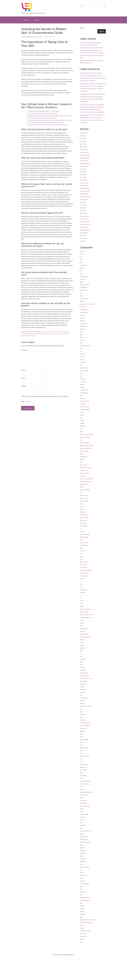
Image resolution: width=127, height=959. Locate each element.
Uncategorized (31, 331)
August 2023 (84, 233)
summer (82, 848)
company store (84, 401)
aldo (81, 273)
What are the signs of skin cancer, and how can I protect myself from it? (50, 116)
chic (81, 376)
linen (81, 656)
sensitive (46, 333)
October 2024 (84, 194)
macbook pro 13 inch (86, 678)
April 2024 (83, 211)
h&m (81, 554)
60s (81, 257)
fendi (81, 504)
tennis (82, 864)
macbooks (83, 684)
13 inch (82, 251)
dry (61, 331)
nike (81, 717)
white (81, 917)
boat (81, 334)
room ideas (83, 775)
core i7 (82, 415)
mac (81, 665)
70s (81, 260)
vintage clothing (85, 898)
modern (82, 701)
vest (81, 895)
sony (81, 828)
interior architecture (86, 609)
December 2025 (85, 155)
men (81, 695)
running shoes (84, 784)
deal (81, 432)
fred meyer (83, 523)
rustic (81, 787)
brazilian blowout (85, 346)
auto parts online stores (87, 304)
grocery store (84, 543)
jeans (81, 626)
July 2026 (83, 136)
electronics (83, 476)
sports (82, 834)
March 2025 (83, 180)
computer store (84, 407)
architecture (83, 287)
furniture (82, 531)
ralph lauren (83, 767)
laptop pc (83, 648)
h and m (82, 551)
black (81, 332)
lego (81, 651)
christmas (83, 379)
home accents (84, 562)
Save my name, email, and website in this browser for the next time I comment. (45, 396)
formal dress (83, 515)
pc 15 (81, 745)
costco (82, 420)
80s (81, 262)
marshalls (83, 689)
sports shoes (84, 836)
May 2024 (83, 208)
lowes (82, 662)
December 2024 (85, 188)
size (81, 823)
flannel (82, 509)
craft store (83, 426)
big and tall (83, 323)
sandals (82, 789)
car (81, 365)
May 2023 (83, 241)
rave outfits (83, 770)
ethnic (82, 487)
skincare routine (25, 335)
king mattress (84, 634)
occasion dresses (85, 723)
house (82, 579)
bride (81, 348)
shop (81, 812)
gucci (81, 548)
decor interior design (86, 434)
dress (81, 454)
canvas (82, 359)
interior (82, 606)
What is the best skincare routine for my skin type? (44, 111)
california (83, 354)
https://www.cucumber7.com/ (88, 73)
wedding (82, 914)
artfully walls (84, 290)
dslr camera (83, 465)
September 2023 (85, 230)
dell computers (84, 443)
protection (40, 333)
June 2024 (83, 205)
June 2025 (83, 172)
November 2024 (85, 191)
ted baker (83, 861)
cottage (82, 423)
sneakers (83, 825)
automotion (83, 307)
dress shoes (83, 457)
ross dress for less (85, 781)
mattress (82, 692)
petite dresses (84, 748)
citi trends (83, 382)
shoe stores (83, 803)
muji (81, 709)
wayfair (82, 911)
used (81, 886)
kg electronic (84, 628)
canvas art (83, 362)
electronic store (84, 473)
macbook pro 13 (85, 676)
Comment (24, 350)
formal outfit (83, 520)
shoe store (83, 800)
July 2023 (83, 236)
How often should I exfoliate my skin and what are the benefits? (48, 125)
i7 (80, 598)
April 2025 (83, 177)
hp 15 (81, 584)
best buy (82, 318)
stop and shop (84, 839)
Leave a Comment (49, 37)
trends (82, 878)
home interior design (86, 570)
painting (82, 731)
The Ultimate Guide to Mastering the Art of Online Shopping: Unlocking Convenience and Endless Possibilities (92, 109)
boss (81, 343)
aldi (81, 271)
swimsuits (83, 850)
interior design (84, 612)
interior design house (86, 615)
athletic (82, 301)
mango (82, 687)
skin (62, 333)
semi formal (83, 795)
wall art (82, 906)
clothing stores (84, 393)
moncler (82, 703)
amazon (82, 279)
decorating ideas (85, 437)
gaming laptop (84, 537)
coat (81, 396)
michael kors (84, 698)
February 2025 (84, 183)
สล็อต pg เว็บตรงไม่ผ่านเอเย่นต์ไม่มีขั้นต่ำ (92, 105)
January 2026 (84, 152)
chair (81, 373)
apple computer (84, 285)
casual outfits (84, 371)
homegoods (83, 576)
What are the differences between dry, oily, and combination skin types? (50, 120)
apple (81, 282)
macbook (83, 670)
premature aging (32, 333)
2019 (81, 254)
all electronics (84, 276)
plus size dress (84, 756)
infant (81, 601)
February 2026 (84, 150)
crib (81, 429)
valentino (83, 892)
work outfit (83, 934)
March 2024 (83, 213)
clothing (82, 387)
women (82, 928)
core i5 (82, 412)
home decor (83, 565)
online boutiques (85, 726)
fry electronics (84, 526)
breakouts (46, 331)
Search (82, 28)
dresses (82, 459)
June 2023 (83, 238)
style (81, 845)
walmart (82, 909)
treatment (33, 335)
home (81, 559)
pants (81, 734)
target (81, 856)
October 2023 (84, 227)
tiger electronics (85, 867)
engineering (83, 484)
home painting (84, 573)
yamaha (82, 939)
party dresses (84, 739)
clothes (82, 384)
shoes (82, 809)
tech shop (83, 859)
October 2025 (84, 161)
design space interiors (86, 445)
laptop (82, 645)
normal (23, 333)
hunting (82, 592)
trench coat (83, 875)
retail (81, 773)
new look (82, 714)
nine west (83, 720)
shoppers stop (84, 814)
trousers (82, 881)
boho (81, 337)
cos (81, 418)
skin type (66, 333)
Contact (36, 20)
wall (81, 903)
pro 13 (82, 762)
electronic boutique (86, 468)
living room (83, 659)
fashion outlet (84, 501)
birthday (82, 329)
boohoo (82, 340)
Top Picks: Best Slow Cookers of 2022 (91, 48)
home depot (83, 567)
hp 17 (81, 587)
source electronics (85, 831)
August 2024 (84, 199)
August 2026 (84, 133)
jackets (82, 623)
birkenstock (83, 326)
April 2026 (83, 144)
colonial (82, 398)
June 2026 (83, 138)
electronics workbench (87, 479)
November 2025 (85, 158)
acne (41, 331)
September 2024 (85, 197)
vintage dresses (85, 900)
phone (82, 751)
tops (81, 870)
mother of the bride (85, 706)
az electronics (84, 310)
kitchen (82, 640)
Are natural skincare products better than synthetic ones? (46, 122)
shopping (83, 817)
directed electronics (86, 448)
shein (81, 798)
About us (26, 20)
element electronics (86, 481)
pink (81, 753)
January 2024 (84, 219)
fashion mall (83, 495)
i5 (80, 595)
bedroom (82, 315)
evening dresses (85, 490)
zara (81, 942)
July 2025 (83, 169)
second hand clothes (86, 792)
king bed (82, 631)
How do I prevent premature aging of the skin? (43, 118)
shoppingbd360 (85, 94)
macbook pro (84, 673)
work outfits (83, 936)
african (82, 268)
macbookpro (84, 681)
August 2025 (84, 166)
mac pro (82, 667)
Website (23, 386)
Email (23, 378)
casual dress (84, 368)
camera (82, 357)
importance (65, 331)
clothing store (84, 390)
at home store (84, 298)
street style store (85, 842)
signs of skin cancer (54, 333)
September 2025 (85, 163)
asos (81, 293)
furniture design (84, 534)
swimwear (83, 853)
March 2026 (83, 147)
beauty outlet (84, 312)
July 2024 (83, 202)
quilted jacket (84, 764)
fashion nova (84, 498)
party (81, 737)
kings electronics (85, 637)
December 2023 (85, 222)
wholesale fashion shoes (87, 920)
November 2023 (85, 224)
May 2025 (83, 175)
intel (81, 604)
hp (80, 581)
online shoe (83, 728)
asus (81, 296)
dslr (81, 462)
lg (80, 653)
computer (83, 404)
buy (81, 351)
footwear (82, 512)
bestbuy (82, 321)
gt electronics (84, 545)
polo (81, 759)
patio (81, 742)
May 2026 (83, 141)
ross (81, 778)
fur (80, 529)
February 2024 (84, 216)
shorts (82, 820)
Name (23, 370)
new (81, 712)
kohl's (81, 642)
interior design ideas (86, 617)
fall (81, 493)
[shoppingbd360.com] (27, 10)
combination (56, 331)
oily (26, 333)
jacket (82, 620)
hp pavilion (83, 590)
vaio (81, 889)
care (51, 331)
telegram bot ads (85, 84)
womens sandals (85, 931)
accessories (83, 265)
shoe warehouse (85, 806)
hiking (82, 556)
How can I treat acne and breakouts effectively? (43, 113)
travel (81, 873)
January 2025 (84, 186)
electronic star (84, 470)
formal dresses (84, 518)
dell (81, 440)
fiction (82, 506)
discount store (84, 451)
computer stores (85, 409)
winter (82, 925)
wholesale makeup (85, 922)
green (81, 540)
